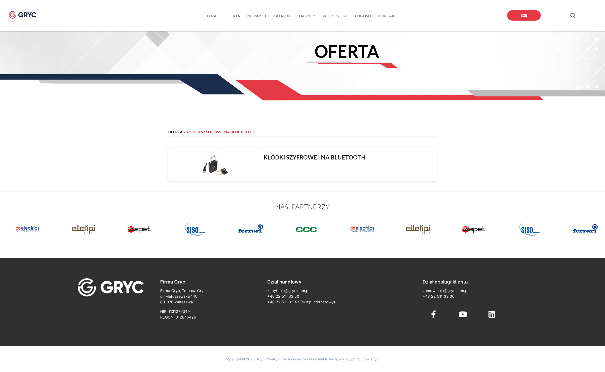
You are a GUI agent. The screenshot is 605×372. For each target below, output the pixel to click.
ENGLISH (363, 15)
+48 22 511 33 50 (283, 296)
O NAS (212, 15)
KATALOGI (282, 15)
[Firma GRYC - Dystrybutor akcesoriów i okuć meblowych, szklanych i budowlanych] (27, 15)
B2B (523, 15)
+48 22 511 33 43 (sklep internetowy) (301, 302)
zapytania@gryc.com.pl (288, 290)
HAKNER (307, 15)
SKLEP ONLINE (335, 15)
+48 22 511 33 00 (438, 296)
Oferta (175, 131)
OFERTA (232, 15)
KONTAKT (387, 15)
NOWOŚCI (256, 15)
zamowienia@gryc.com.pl (445, 290)
